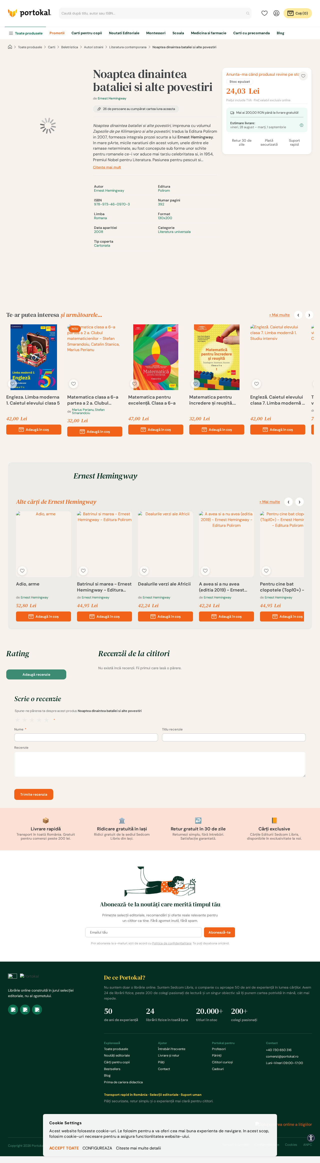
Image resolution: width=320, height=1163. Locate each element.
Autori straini (93, 47)
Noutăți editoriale (117, 1055)
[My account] (277, 13)
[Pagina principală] (10, 47)
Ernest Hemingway (112, 98)
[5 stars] (46, 720)
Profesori (219, 1049)
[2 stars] (25, 720)
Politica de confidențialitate (172, 943)
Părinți (217, 1055)
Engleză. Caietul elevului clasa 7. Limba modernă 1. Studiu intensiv (277, 400)
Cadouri (218, 1069)
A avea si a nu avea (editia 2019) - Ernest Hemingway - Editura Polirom (222, 587)
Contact (164, 1069)
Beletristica (69, 47)
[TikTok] (37, 1010)
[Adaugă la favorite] (12, 383)
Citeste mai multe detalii (138, 1148)
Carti (51, 47)
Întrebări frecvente (171, 1049)
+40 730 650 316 (279, 1050)
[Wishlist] (265, 13)
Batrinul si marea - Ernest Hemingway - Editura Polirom (104, 587)
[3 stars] (32, 720)
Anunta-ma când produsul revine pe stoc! (264, 74)
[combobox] (155, 13)
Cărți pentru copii (117, 1062)
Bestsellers (112, 1069)
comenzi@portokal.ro (282, 1056)
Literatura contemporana (127, 47)
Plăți (161, 1062)
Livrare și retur (168, 1055)
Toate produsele (30, 47)
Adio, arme (28, 584)
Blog (107, 1075)
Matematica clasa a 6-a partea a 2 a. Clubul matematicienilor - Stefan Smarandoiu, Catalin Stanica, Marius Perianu (92, 400)
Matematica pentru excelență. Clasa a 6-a (152, 400)
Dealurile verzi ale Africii (164, 584)
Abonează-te (219, 932)
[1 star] (17, 720)
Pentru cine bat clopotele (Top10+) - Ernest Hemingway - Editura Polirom (282, 587)
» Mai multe (279, 314)
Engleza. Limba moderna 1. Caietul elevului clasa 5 (33, 400)
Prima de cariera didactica (123, 1082)
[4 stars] (39, 720)
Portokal (29, 13)
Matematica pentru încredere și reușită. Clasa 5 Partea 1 (211, 400)
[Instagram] (25, 1010)
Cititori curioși (222, 1062)
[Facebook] (13, 1010)
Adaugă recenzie (36, 674)
